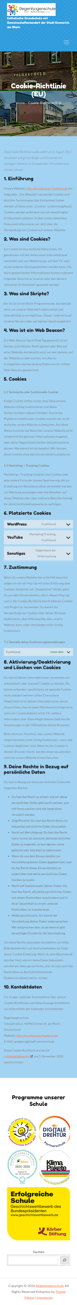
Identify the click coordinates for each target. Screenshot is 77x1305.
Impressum (44, 1297)
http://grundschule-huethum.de (47, 188)
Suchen (38, 1252)
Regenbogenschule (50, 1286)
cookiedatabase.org (17, 1056)
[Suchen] (64, 1260)
